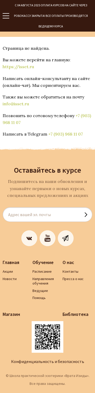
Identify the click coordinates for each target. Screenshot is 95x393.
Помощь (39, 297)
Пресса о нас (73, 278)
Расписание (42, 271)
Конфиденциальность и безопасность (47, 361)
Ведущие (40, 290)
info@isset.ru (16, 103)
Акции (8, 271)
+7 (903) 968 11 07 (65, 134)
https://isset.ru (18, 66)
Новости (10, 278)
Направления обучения (43, 281)
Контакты (70, 271)
